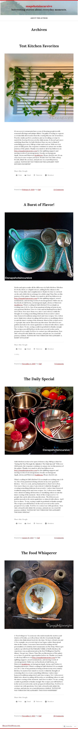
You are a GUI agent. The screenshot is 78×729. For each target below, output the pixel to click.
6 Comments (59, 538)
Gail (39, 190)
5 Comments (59, 364)
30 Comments (58, 716)
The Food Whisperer (39, 552)
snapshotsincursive (39, 6)
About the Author (39, 18)
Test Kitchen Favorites (39, 46)
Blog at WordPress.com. (11, 726)
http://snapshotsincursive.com (25, 151)
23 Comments (59, 190)
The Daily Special (39, 378)
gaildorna (38, 155)
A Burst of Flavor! (39, 204)
